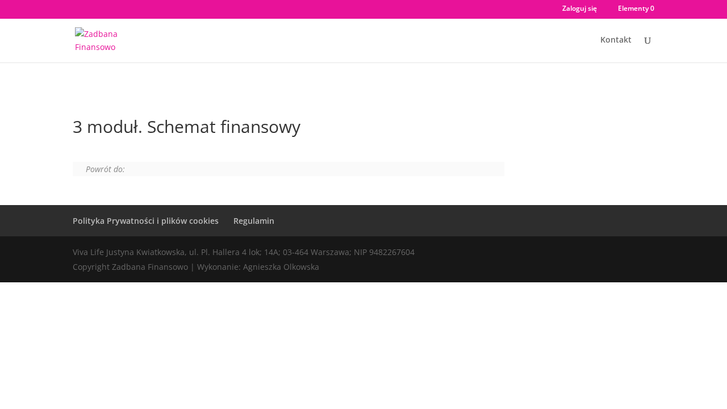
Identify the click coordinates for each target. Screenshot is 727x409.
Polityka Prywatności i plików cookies (146, 220)
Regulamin (253, 220)
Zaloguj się (579, 9)
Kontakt (616, 40)
